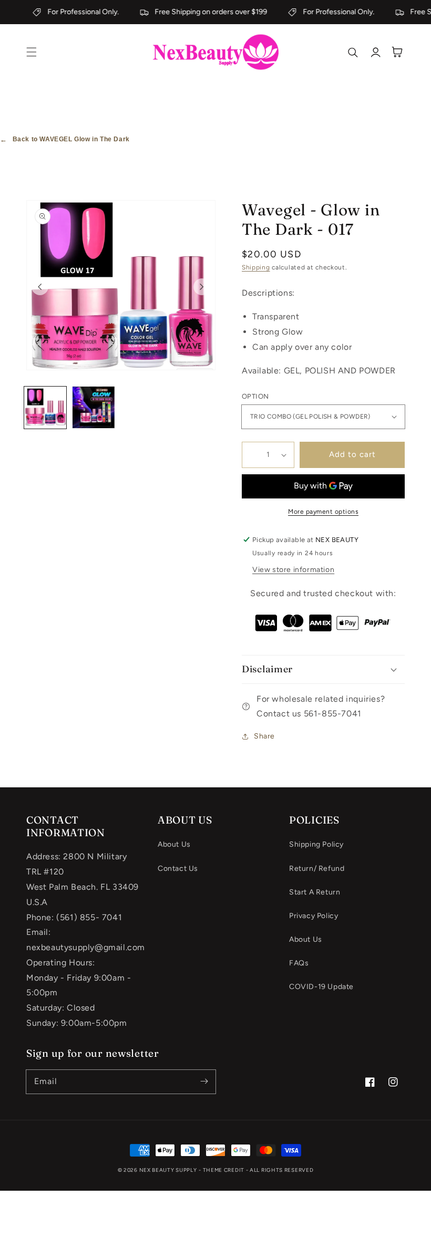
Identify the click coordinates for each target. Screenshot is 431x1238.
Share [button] (264, 736)
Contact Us (178, 868)
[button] (31, 52)
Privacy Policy (313, 915)
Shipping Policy (316, 844)
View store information (293, 569)
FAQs (299, 963)
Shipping (256, 267)
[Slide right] (201, 286)
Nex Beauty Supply (168, 1170)
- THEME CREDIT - (224, 1170)
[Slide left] (40, 286)
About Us (174, 844)
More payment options (323, 511)
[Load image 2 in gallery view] (93, 407)
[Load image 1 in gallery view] (45, 407)
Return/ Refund (316, 868)
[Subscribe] (204, 1081)
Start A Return (314, 892)
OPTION (255, 396)
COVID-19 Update (321, 986)
